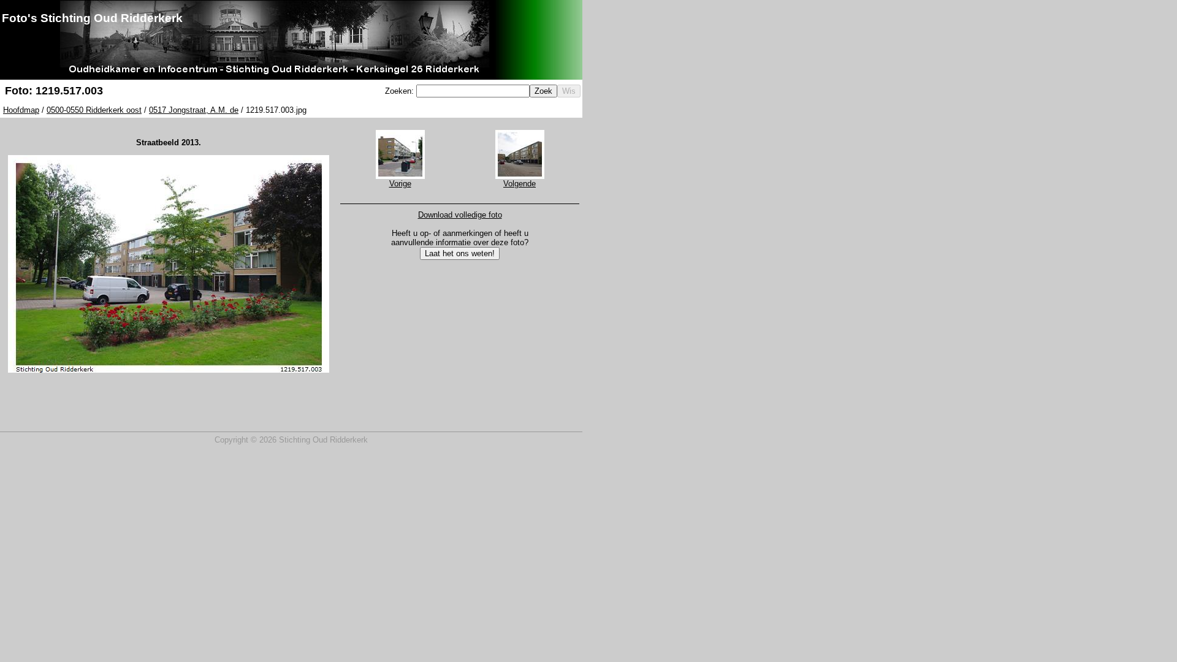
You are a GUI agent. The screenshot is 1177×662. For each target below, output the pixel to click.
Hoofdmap (21, 110)
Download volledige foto (460, 214)
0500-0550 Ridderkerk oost (94, 110)
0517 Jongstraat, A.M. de (193, 110)
